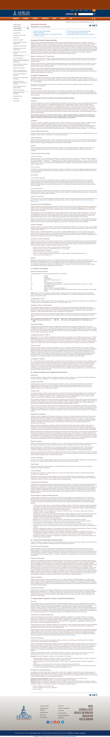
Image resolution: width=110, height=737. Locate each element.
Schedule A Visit (86, 709)
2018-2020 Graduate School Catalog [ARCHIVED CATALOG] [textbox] (80, 22)
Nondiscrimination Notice (63, 715)
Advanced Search (17, 30)
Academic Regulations (39, 32)
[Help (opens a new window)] (96, 25)
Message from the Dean (19, 35)
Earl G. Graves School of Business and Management (20, 71)
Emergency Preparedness (64, 708)
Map (41, 717)
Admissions (16, 18)
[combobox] (81, 22)
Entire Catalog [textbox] (17, 26)
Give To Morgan (86, 719)
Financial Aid (43, 714)
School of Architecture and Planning (20, 74)
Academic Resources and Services (19, 52)
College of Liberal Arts (18, 67)
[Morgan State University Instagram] (58, 723)
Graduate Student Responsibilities (41, 31)
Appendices (16, 98)
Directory (86, 10)
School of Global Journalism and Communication (20, 65)
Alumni (81, 10)
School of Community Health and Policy (20, 78)
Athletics (62, 18)
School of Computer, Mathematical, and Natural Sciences (20, 83)
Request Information (83, 712)
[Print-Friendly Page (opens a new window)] (94, 25)
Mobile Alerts (61, 717)
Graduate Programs (18, 55)
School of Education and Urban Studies (19, 87)
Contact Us (76, 733)
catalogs (37, 736)
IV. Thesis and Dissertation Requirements (77, 32)
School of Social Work (18, 90)
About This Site (33, 733)
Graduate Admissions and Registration (19, 43)
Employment (61, 705)
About (54, 18)
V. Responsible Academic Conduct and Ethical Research (80, 34)
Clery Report (61, 710)
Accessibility (83, 733)
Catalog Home (17, 33)
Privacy (39, 733)
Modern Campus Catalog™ (70, 736)
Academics (25, 18)
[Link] (94, 10)
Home (25, 12)
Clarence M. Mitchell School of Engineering (21, 61)
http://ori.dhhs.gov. (71, 635)
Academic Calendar (18, 40)
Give (71, 18)
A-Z (90, 10)
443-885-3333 (70, 733)
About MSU (16, 37)
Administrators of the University (18, 93)
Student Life (45, 18)
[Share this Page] (92, 25)
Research (35, 18)
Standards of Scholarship (19, 46)
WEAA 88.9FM (87, 716)
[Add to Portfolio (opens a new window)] (90, 25)
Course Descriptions (18, 58)
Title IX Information (62, 713)
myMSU (72, 10)
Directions (45, 717)
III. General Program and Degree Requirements (78, 31)
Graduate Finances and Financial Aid (19, 49)
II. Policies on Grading (38, 35)
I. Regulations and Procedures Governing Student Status (47, 34)
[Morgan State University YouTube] (55, 723)
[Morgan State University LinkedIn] (62, 723)
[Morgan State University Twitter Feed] (51, 723)
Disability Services (44, 712)
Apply (77, 10)
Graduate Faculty (17, 96)
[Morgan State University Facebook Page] (47, 723)
